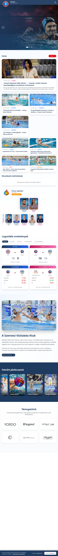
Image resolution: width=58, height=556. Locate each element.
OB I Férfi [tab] (12, 241)
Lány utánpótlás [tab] (39, 241)
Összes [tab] (5, 241)
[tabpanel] (29, 267)
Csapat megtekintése (9, 41)
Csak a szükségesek (37, 553)
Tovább (51, 56)
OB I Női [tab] (19, 241)
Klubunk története (7, 355)
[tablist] (23, 241)
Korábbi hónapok (15, 194)
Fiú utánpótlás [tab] (28, 241)
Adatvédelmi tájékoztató (19, 554)
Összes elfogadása (50, 553)
